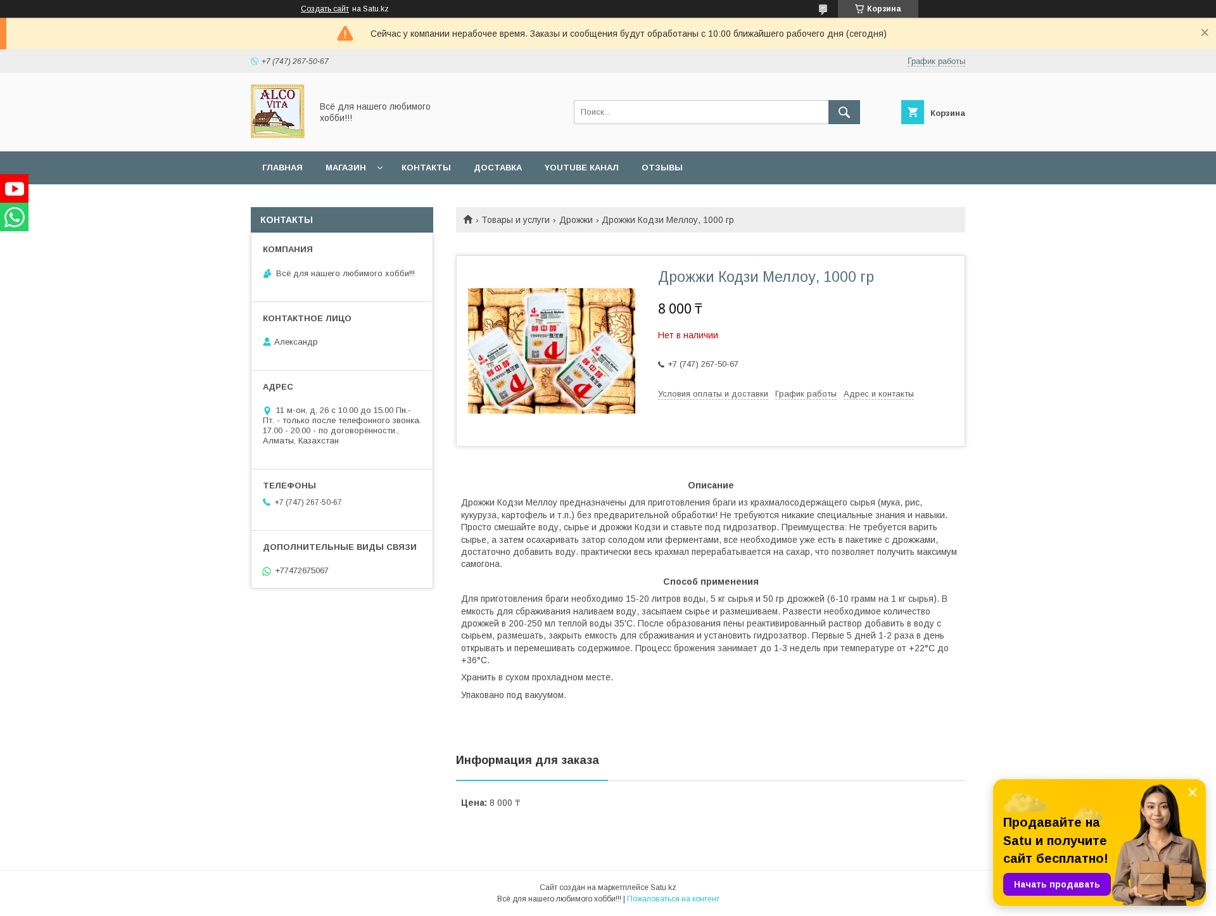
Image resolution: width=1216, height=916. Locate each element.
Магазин (346, 167)
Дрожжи (576, 220)
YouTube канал (582, 167)
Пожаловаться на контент (673, 898)
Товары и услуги (515, 220)
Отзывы (662, 167)
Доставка (498, 167)
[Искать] (844, 112)
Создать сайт (325, 8)
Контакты (426, 167)
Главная (282, 167)
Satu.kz (663, 887)
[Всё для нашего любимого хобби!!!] (278, 135)
